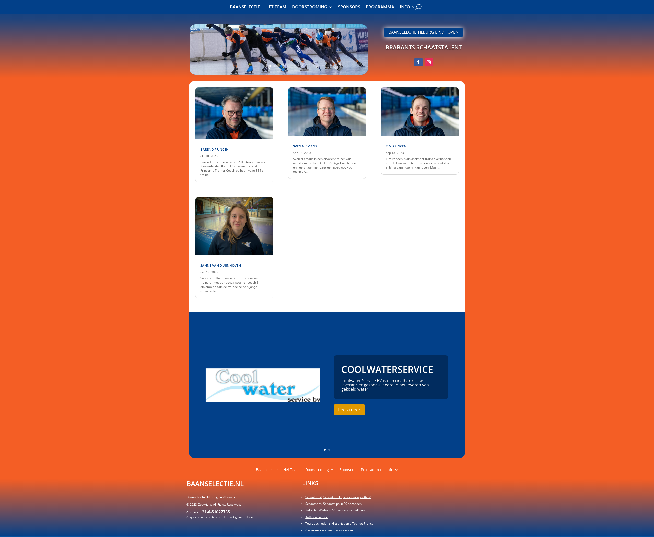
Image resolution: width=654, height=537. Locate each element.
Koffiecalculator (316, 517)
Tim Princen (396, 146)
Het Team (275, 7)
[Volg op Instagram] (429, 62)
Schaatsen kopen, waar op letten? (347, 497)
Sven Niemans (305, 146)
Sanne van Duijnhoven (220, 265)
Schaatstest (313, 497)
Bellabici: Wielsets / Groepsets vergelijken (335, 510)
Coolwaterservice (387, 369)
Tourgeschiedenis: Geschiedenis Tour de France (339, 523)
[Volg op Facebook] (418, 62)
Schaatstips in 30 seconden (342, 503)
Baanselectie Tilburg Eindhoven (424, 32)
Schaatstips (313, 503)
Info (405, 7)
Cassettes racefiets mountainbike (329, 530)
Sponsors (349, 7)
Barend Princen (214, 149)
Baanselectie (245, 7)
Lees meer (349, 410)
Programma (380, 7)
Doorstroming (309, 7)
